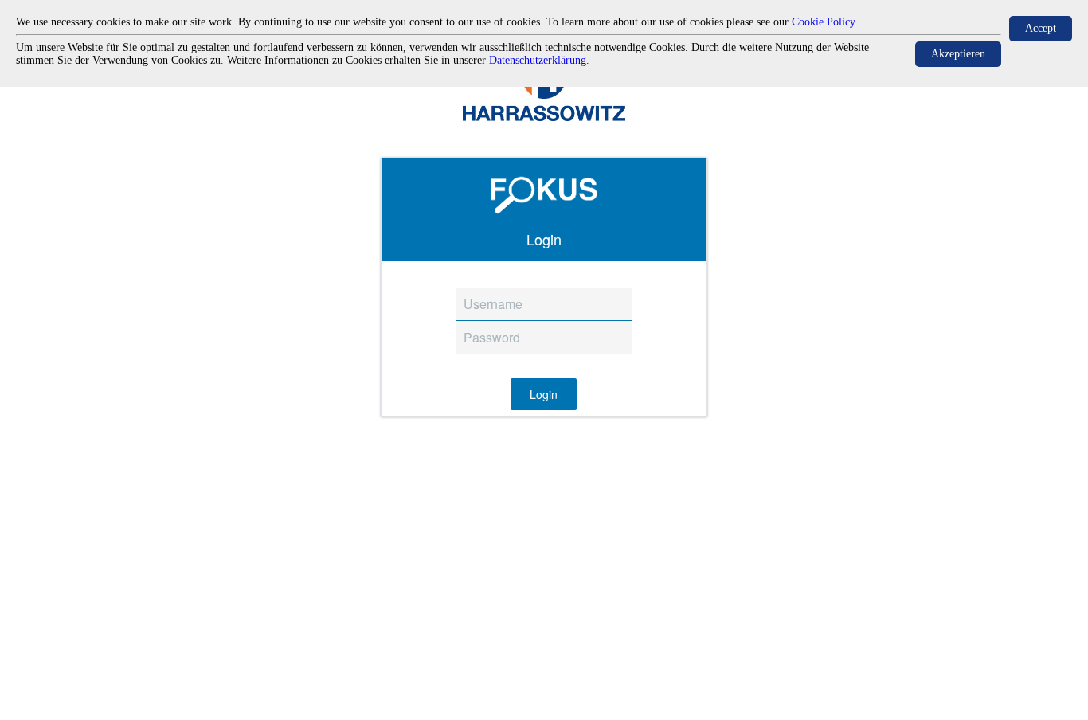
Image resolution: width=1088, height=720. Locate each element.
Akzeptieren (958, 54)
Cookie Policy (823, 22)
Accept (1040, 28)
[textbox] (544, 304)
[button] (544, 394)
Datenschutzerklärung (537, 60)
